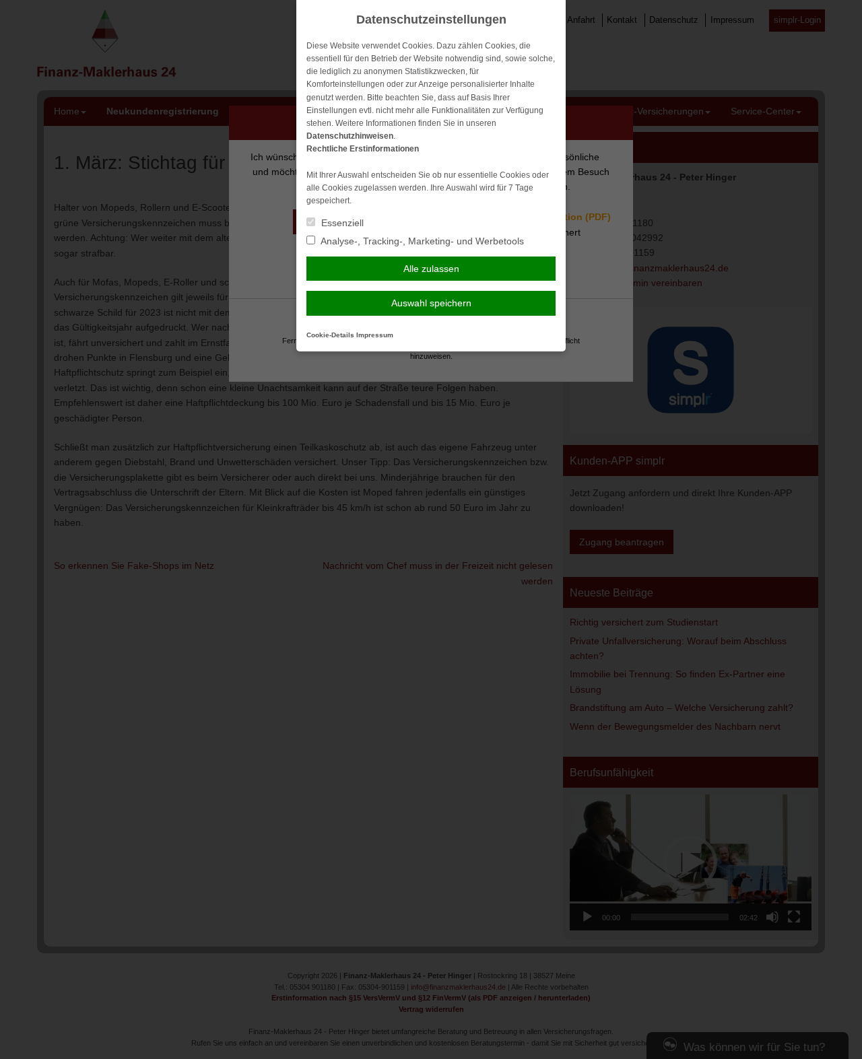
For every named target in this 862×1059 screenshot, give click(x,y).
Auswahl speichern (431, 303)
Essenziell (341, 222)
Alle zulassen (431, 268)
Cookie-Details (330, 335)
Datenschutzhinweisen (349, 136)
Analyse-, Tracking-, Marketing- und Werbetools (421, 241)
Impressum (374, 335)
